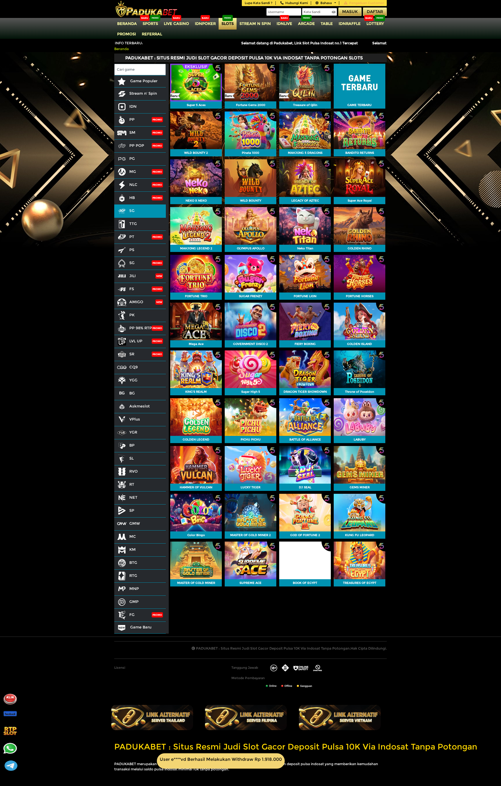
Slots (228, 23)
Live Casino (176, 23)
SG (132, 262)
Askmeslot (139, 406)
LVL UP (135, 341)
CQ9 (133, 367)
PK (132, 314)
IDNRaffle (350, 23)
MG (132, 171)
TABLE (327, 23)
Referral (152, 34)
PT (131, 236)
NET (133, 497)
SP (131, 510)
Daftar (375, 11)
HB (132, 197)
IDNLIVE (284, 23)
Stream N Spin (255, 23)
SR (131, 354)
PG (132, 158)
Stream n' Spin (143, 93)
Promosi (126, 34)
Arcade (306, 23)
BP (132, 445)
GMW (134, 523)
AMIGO (136, 301)
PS (131, 249)
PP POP (136, 145)
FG (132, 614)
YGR (133, 432)
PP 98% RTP (140, 328)
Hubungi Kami (296, 3)
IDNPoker (205, 23)
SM (132, 132)
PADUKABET (125, 764)
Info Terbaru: (129, 43)
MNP (134, 588)
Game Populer (143, 80)
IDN (133, 106)
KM (132, 549)
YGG (133, 380)
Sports (150, 23)
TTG (133, 223)
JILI (132, 275)
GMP (134, 601)
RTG (133, 575)
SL (131, 458)
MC (132, 536)
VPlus (134, 419)
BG (132, 393)
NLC (133, 184)
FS (131, 288)
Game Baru (140, 627)
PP (132, 119)
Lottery (375, 23)
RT (131, 484)
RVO (133, 471)
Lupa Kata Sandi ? (259, 3)
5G (132, 210)
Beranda (127, 23)
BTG (133, 562)
